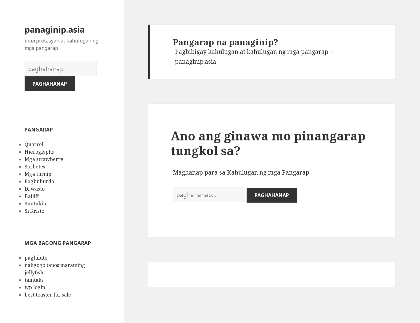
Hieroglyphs (39, 151)
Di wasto (35, 188)
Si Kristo (34, 211)
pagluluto (36, 257)
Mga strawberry (44, 159)
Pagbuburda (39, 181)
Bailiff (32, 196)
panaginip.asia (55, 29)
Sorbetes (35, 166)
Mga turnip (38, 174)
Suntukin (35, 203)
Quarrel (34, 144)
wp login (35, 287)
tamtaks (34, 280)
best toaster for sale (48, 294)
